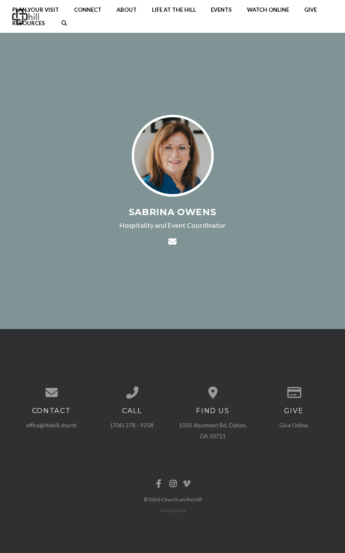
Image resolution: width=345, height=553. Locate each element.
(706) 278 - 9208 (132, 425)
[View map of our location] (213, 393)
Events (221, 9)
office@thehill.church (51, 425)
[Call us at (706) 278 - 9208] (132, 393)
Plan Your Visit (35, 9)
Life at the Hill (174, 9)
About (127, 9)
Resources (28, 23)
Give (310, 9)
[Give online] (294, 393)
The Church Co (172, 510)
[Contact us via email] (51, 393)
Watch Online (268, 9)
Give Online (293, 425)
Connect (87, 9)
